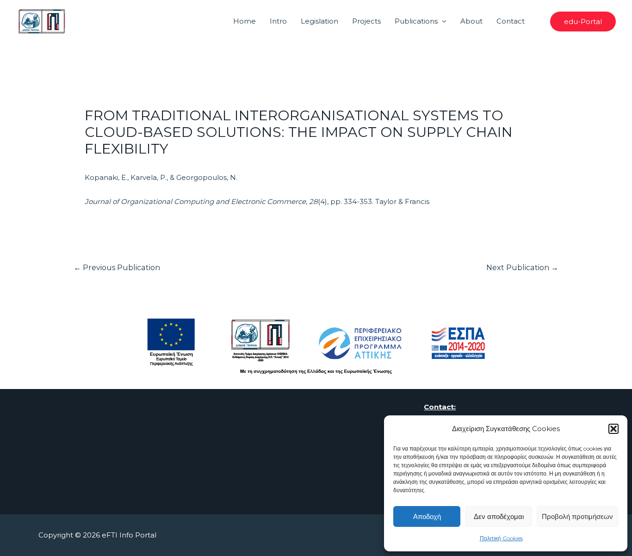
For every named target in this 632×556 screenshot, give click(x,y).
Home (244, 21)
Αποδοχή (427, 516)
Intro (278, 21)
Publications (416, 21)
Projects (366, 21)
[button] (613, 428)
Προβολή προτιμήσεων (577, 516)
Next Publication (522, 267)
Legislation (319, 21)
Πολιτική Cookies (501, 538)
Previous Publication (117, 267)
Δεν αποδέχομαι (499, 516)
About (471, 21)
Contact (510, 21)
